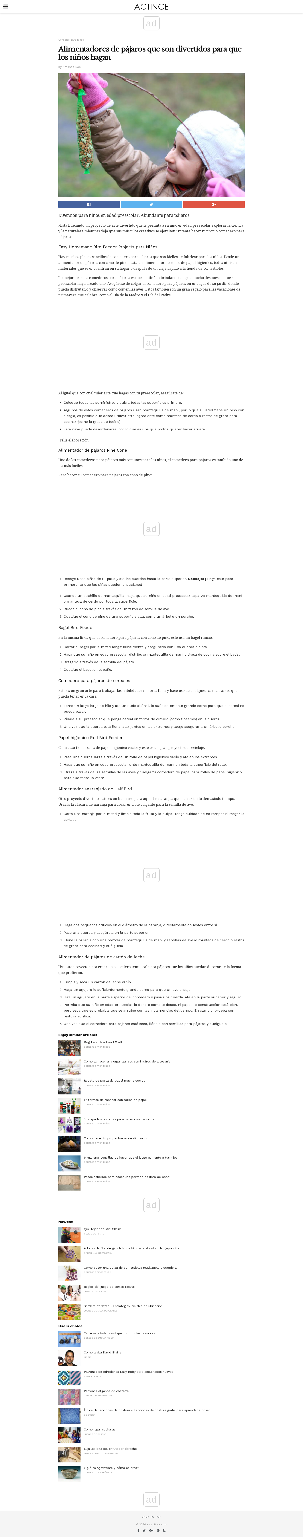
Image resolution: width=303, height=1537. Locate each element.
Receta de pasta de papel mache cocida (114, 1080)
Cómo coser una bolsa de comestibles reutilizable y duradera (130, 1267)
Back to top (151, 1516)
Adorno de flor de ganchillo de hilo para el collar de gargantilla (131, 1248)
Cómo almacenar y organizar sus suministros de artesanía (127, 1061)
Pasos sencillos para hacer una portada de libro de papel (127, 1177)
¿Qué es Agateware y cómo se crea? (111, 1468)
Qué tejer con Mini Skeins (103, 1229)
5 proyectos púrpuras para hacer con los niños (119, 1119)
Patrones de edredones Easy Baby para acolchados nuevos (128, 1371)
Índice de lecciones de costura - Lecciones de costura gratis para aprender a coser (147, 1410)
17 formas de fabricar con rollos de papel (115, 1100)
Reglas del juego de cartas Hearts (109, 1286)
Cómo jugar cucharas (99, 1429)
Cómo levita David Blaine (102, 1352)
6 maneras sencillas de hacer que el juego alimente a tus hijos (130, 1157)
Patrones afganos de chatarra (106, 1391)
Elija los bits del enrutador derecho (110, 1448)
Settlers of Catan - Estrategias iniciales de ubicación (123, 1306)
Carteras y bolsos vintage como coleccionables (119, 1333)
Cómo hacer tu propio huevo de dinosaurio (116, 1138)
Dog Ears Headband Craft (103, 1042)
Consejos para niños (71, 39)
